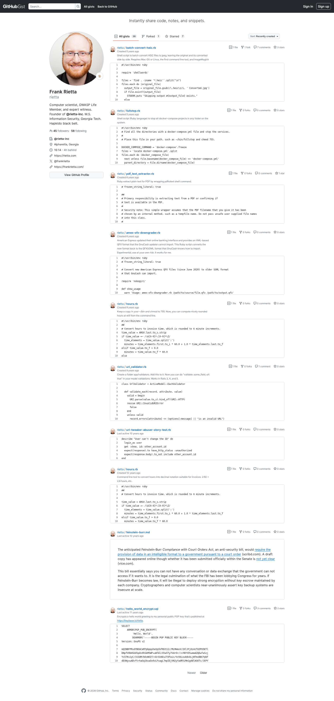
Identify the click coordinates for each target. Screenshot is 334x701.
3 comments (264, 608)
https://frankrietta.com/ (69, 166)
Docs (173, 690)
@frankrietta (62, 161)
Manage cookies (200, 690)
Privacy (126, 690)
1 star (281, 173)
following (79, 130)
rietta (120, 47)
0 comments (263, 110)
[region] (197, 82)
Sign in (308, 6)
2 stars (281, 608)
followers (61, 130)
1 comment (264, 366)
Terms (115, 690)
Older (203, 672)
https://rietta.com (65, 155)
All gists (89, 6)
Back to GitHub (107, 6)
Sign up (323, 6)
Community (161, 690)
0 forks (246, 110)
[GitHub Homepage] (83, 690)
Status (148, 690)
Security (137, 690)
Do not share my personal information (232, 690)
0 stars (281, 110)
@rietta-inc (74, 114)
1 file (235, 47)
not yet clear (265, 559)
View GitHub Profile (76, 174)
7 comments (263, 47)
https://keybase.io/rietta (130, 620)
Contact (184, 690)
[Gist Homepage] (14, 6)
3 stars (281, 47)
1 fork (247, 47)
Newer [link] (191, 672)
